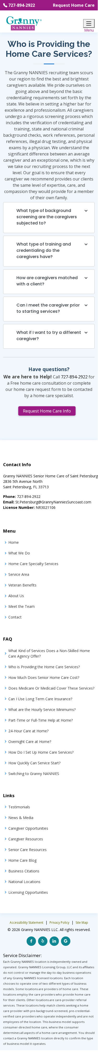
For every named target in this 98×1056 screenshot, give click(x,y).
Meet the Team (21, 606)
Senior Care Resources (27, 849)
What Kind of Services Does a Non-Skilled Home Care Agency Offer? (49, 653)
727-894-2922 (21, 5)
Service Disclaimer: (22, 955)
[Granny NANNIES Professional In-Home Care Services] (23, 23)
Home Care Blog (22, 860)
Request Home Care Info (47, 411)
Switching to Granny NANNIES (33, 773)
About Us (16, 595)
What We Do (19, 553)
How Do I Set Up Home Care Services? (41, 752)
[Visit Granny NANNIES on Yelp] (42, 941)
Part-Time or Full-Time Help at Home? (40, 720)
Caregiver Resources (25, 838)
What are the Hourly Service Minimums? (42, 709)
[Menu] (89, 23)
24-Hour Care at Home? (28, 730)
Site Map (82, 922)
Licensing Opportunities (28, 892)
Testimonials (19, 806)
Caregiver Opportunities (28, 828)
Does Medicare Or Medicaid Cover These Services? (51, 688)
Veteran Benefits (22, 585)
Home (13, 542)
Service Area (18, 574)
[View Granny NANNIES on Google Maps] (65, 941)
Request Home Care (74, 5)
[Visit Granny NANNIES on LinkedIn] (54, 941)
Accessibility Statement (26, 922)
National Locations (24, 881)
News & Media (20, 817)
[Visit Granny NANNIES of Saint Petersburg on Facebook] (31, 941)
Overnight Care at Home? (29, 741)
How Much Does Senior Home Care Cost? (43, 677)
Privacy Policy (59, 922)
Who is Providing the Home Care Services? (44, 666)
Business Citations (23, 870)
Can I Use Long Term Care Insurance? (40, 698)
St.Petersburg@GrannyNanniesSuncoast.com (53, 501)
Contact (15, 617)
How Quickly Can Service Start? (34, 762)
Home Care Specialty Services (33, 563)
